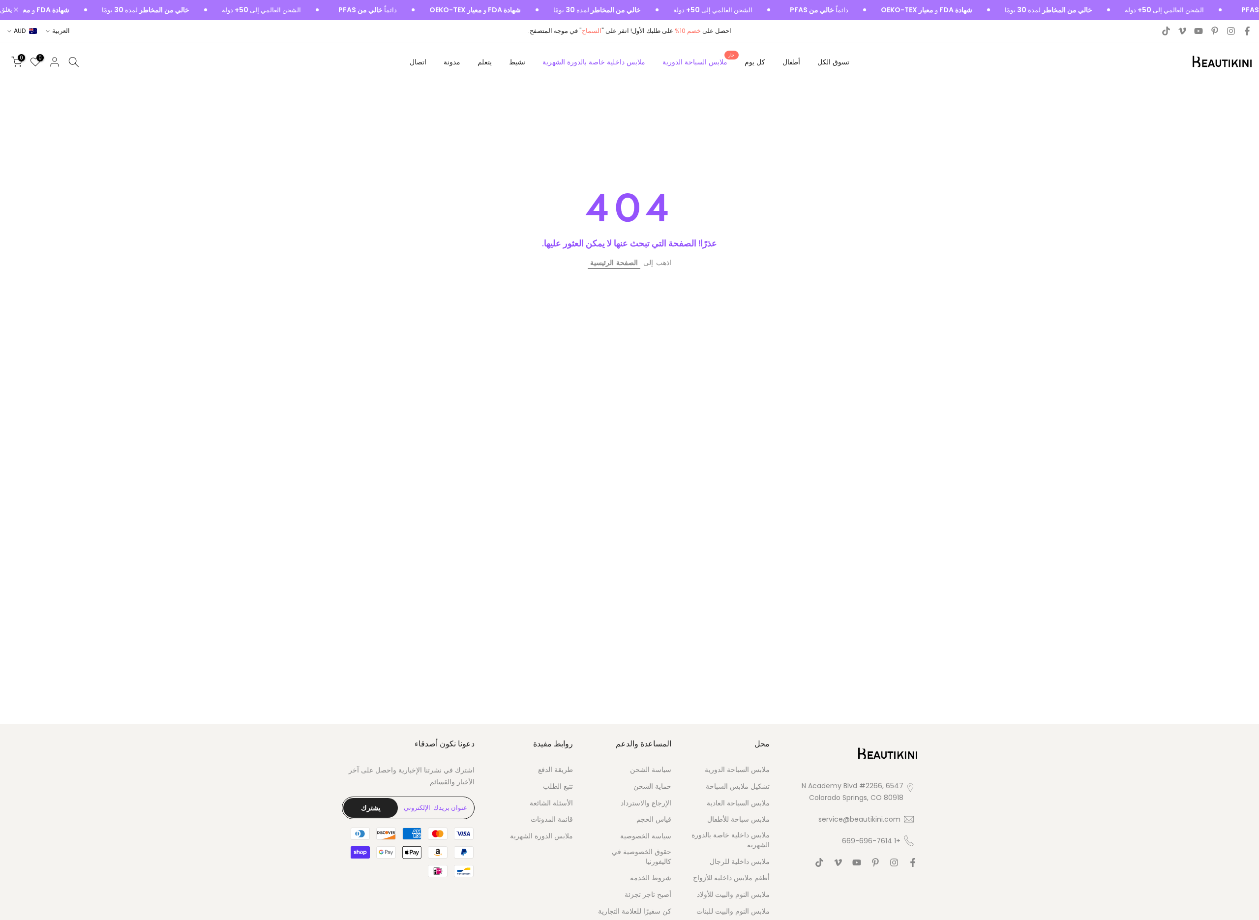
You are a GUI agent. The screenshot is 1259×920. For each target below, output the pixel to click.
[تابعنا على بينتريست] (1214, 31)
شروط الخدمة (650, 878)
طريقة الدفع (555, 769)
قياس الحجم (653, 819)
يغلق (7, 10)
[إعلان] (1163, 10)
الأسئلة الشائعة (551, 802)
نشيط (517, 62)
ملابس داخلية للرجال (740, 861)
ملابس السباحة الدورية (698, 61)
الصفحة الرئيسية (614, 262)
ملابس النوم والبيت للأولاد (733, 894)
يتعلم (485, 62)
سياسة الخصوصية (645, 836)
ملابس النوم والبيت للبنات (733, 911)
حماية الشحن (652, 786)
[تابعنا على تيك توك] (1166, 31)
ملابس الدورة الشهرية (541, 836)
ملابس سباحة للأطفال (738, 819)
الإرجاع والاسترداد (646, 802)
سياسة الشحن (650, 769)
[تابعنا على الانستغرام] (1231, 31)
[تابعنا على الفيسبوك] (1247, 31)
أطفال (791, 62)
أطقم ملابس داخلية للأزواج (731, 878)
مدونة (452, 62)
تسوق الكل (833, 62)
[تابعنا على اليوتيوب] (1198, 31)
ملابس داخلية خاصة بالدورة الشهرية (593, 62)
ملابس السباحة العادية (738, 802)
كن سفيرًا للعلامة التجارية (634, 911)
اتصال (418, 62)
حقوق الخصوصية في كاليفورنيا (641, 856)
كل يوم (755, 62)
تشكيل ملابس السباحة (738, 786)
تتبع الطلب (558, 786)
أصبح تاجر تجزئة (648, 894)
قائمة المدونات (552, 819)
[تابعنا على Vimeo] (1182, 31)
